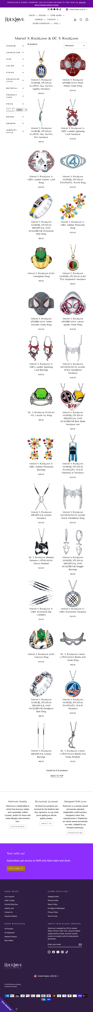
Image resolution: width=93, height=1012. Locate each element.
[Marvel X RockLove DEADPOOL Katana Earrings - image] (41, 736)
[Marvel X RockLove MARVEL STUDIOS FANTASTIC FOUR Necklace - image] (73, 684)
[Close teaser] (16, 1009)
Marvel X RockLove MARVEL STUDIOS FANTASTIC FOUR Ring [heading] (73, 179)
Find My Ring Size (11, 904)
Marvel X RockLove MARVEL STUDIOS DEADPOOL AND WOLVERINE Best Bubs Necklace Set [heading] (72, 418)
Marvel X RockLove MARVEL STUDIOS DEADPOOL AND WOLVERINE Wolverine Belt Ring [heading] (41, 228)
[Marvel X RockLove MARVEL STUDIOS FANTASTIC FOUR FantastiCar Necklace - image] (73, 448)
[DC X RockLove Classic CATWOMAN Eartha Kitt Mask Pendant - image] (73, 736)
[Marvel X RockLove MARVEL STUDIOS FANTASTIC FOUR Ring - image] (73, 161)
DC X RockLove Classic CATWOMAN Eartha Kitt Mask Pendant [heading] (73, 754)
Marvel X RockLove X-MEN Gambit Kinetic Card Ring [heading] (41, 179)
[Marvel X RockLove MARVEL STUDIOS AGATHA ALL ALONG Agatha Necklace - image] (41, 64)
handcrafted (75, 833)
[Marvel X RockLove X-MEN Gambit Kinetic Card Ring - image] (41, 161)
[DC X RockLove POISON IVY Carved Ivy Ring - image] (41, 397)
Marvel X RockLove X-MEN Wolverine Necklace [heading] (72, 610)
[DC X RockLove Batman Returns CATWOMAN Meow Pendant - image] (41, 542)
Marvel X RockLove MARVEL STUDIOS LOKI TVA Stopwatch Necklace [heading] (72, 276)
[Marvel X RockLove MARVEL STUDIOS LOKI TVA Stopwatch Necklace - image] (73, 258)
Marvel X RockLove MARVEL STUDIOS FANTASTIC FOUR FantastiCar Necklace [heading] (73, 468)
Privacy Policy (53, 912)
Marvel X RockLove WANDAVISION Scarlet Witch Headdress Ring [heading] (72, 515)
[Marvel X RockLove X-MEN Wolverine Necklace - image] (73, 593)
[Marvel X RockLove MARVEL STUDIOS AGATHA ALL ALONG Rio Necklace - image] (41, 113)
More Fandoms (41, 23)
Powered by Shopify (11, 986)
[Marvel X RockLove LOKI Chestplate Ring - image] (41, 258)
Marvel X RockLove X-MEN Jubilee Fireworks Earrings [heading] (41, 466)
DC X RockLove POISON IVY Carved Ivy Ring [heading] (41, 414)
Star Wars (56, 15)
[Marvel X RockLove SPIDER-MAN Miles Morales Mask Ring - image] (41, 303)
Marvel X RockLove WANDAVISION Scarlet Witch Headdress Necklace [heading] (72, 368)
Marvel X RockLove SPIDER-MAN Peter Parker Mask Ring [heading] (72, 83)
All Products (9, 929)
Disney (43, 15)
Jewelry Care (9, 908)
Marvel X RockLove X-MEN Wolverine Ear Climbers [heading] (41, 611)
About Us (46, 823)
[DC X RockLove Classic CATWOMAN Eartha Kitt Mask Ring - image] (73, 639)
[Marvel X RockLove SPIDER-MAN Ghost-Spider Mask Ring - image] (73, 303)
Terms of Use (52, 916)
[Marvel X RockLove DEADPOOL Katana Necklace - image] (41, 497)
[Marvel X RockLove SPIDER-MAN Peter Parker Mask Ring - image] (73, 64)
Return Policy (52, 904)
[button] (8, 1004)
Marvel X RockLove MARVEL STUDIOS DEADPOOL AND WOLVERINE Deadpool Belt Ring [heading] (41, 705)
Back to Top (57, 776)
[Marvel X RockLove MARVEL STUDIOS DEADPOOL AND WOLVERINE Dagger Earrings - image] (73, 542)
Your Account (9, 896)
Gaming (52, 19)
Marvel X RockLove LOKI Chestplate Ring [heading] (41, 275)
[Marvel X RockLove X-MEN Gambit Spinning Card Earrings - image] (41, 349)
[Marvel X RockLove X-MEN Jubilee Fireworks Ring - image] (73, 207)
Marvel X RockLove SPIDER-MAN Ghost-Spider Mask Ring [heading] (73, 321)
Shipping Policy (53, 896)
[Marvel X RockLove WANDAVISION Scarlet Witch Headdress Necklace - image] (73, 349)
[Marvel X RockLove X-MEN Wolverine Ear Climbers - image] (41, 593)
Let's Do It (16, 868)
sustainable (18, 826)
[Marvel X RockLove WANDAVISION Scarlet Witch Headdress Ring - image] (73, 497)
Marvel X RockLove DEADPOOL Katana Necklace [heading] (41, 515)
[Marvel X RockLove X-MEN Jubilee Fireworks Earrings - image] (41, 448)
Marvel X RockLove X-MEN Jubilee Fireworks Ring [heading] (73, 225)
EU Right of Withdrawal (56, 908)
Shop (32, 15)
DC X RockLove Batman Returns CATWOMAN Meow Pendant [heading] (41, 560)
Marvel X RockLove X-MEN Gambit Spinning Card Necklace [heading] (73, 131)
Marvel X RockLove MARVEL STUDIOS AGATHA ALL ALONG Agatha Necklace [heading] (41, 84)
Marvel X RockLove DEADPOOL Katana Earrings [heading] (41, 754)
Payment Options (11, 916)
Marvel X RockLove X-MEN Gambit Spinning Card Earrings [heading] (41, 367)
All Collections (10, 933)
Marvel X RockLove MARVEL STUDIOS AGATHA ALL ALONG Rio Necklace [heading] (41, 133)
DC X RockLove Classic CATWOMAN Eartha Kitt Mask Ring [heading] (73, 657)
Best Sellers (9, 940)
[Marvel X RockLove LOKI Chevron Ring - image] (41, 639)
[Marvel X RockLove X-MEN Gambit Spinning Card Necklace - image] (73, 113)
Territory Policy (53, 900)
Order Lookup (10, 900)
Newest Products (11, 937)
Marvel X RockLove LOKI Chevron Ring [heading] (41, 656)
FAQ (56, 23)
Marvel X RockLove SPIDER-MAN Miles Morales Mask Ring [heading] (41, 321)
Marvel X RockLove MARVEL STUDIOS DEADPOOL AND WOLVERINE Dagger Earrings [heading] (73, 563)
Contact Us (8, 912)
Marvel (39, 19)
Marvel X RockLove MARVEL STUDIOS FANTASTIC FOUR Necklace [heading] (72, 704)
